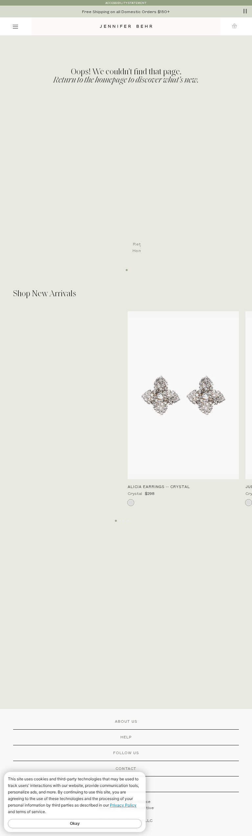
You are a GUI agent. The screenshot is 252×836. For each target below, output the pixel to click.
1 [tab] (126, 267)
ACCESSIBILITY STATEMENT (126, 3)
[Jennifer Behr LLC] (126, 26)
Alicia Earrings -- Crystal (159, 486)
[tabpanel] (129, 181)
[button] (236, 26)
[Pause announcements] (245, 11)
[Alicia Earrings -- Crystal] (183, 395)
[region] (126, 11)
